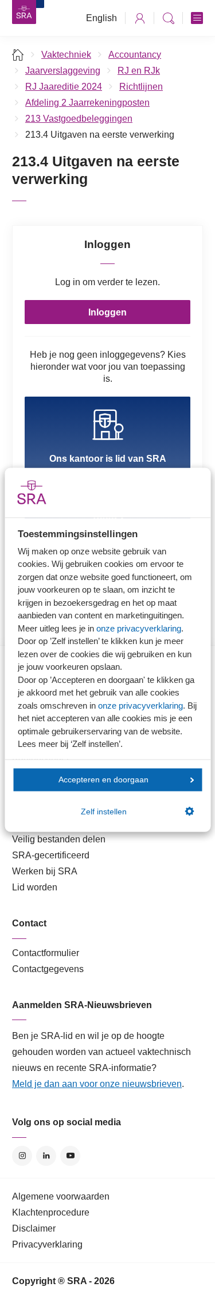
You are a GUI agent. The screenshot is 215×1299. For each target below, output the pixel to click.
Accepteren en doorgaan (103, 780)
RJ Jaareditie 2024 (63, 86)
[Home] (18, 55)
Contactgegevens (48, 969)
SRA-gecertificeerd (50, 855)
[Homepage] (24, 12)
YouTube (70, 1156)
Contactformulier (45, 953)
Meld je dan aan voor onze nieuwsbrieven (97, 1084)
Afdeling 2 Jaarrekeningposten (87, 102)
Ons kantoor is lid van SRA (107, 458)
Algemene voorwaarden (61, 1196)
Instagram (22, 1156)
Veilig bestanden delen (58, 839)
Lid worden (34, 887)
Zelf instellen (104, 811)
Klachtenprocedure (50, 1212)
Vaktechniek (66, 54)
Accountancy (134, 54)
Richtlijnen (141, 86)
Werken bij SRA (44, 871)
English (101, 18)
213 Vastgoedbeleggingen (78, 118)
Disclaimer (34, 1228)
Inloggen (107, 312)
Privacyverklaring (47, 1244)
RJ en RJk (139, 70)
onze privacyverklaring (138, 628)
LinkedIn (46, 1156)
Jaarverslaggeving (62, 70)
